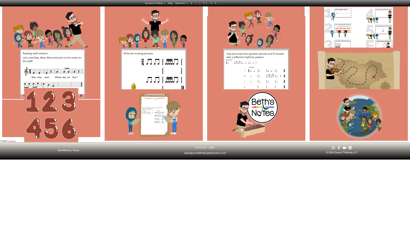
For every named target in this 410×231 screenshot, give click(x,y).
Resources (180, 3)
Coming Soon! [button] (256, 118)
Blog (170, 3)
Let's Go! (51, 35)
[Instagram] (333, 148)
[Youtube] (344, 148)
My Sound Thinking (153, 3)
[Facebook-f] (339, 148)
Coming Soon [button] (256, 35)
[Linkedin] (350, 148)
